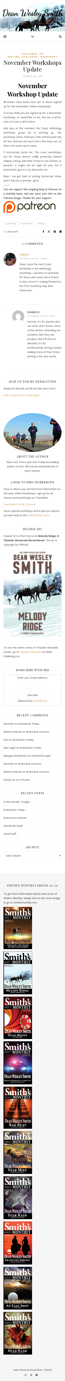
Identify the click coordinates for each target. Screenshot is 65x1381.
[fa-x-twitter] (25, 1374)
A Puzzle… (25, 779)
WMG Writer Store (39, 515)
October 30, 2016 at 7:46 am (33, 258)
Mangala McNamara (15, 755)
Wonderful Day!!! (40, 755)
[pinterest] (37, 1374)
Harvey (24, 254)
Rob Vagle (9, 747)
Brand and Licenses (37, 731)
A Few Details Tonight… (17, 801)
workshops (48, 56)
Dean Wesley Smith (32, 13)
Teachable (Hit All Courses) (19, 504)
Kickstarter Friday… (29, 723)
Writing (41, 223)
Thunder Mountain (30, 652)
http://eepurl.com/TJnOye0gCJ (21, 395)
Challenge (29, 53)
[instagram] (31, 1374)
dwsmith (12, 231)
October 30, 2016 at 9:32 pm (41, 316)
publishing (30, 56)
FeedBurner (40, 700)
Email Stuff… (10, 833)
